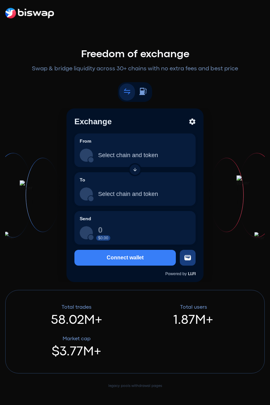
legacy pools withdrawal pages (135, 386)
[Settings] (192, 121)
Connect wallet (125, 257)
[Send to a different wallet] (188, 258)
